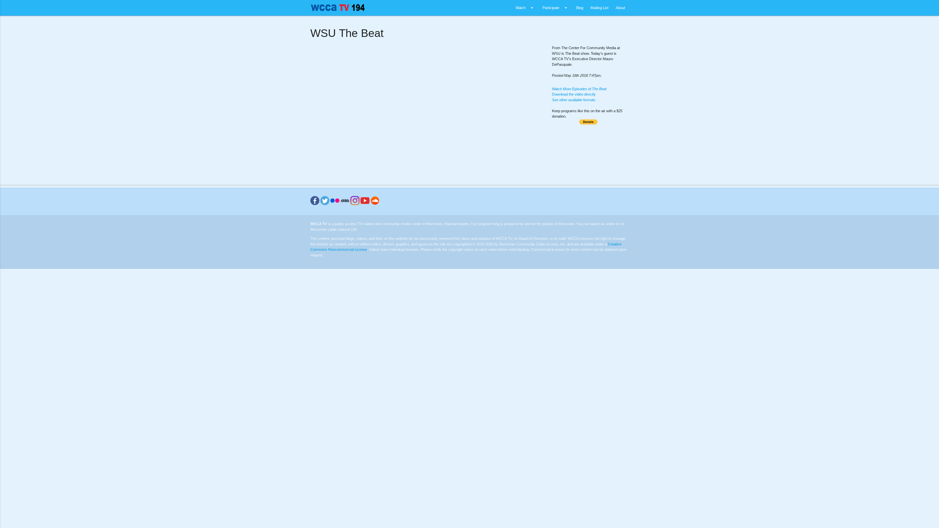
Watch (525, 8)
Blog (579, 8)
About (620, 8)
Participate (555, 8)
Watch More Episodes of (579, 89)
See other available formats (573, 100)
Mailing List (599, 8)
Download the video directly (574, 94)
